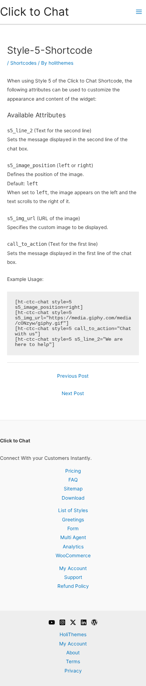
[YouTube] (52, 622)
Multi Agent (73, 537)
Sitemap (73, 488)
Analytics (73, 546)
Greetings (73, 519)
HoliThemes (73, 634)
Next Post (73, 393)
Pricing (73, 471)
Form (73, 528)
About (73, 652)
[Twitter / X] (73, 622)
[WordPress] (94, 622)
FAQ (73, 480)
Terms (73, 661)
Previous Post (73, 376)
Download (73, 498)
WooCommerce (73, 555)
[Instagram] (62, 622)
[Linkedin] (83, 622)
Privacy (73, 671)
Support (73, 577)
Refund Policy (73, 586)
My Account (73, 568)
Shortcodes (23, 63)
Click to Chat (34, 11)
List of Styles (73, 510)
